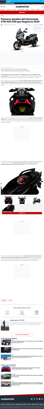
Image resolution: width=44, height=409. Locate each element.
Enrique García (4, 24)
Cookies (34, 407)
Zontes (35, 4)
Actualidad (2, 9)
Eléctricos (33, 9)
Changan (25, 4)
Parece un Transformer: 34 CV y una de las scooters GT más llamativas (14, 69)
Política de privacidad (39, 407)
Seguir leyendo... (38, 324)
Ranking (27, 9)
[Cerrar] (42, 27)
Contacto (25, 407)
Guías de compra (21, 9)
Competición (8, 9)
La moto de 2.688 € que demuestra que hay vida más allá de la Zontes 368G (15, 70)
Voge (38, 4)
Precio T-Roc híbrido (8, 4)
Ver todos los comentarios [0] (22, 334)
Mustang (1, 4)
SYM (10, 300)
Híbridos (38, 9)
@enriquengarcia (9, 24)
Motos (42, 9)
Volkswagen (30, 4)
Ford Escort (21, 4)
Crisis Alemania (15, 4)
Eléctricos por (7, 3)
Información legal (30, 407)
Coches (14, 9)
